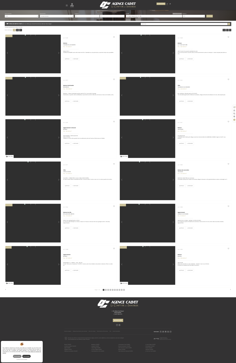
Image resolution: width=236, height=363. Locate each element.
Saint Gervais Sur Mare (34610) (125, 347)
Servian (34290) (148, 347)
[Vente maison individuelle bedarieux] (33, 96)
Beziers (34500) (67, 344)
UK (170, 4)
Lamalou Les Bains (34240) (70, 346)
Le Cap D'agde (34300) (150, 344)
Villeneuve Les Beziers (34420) (70, 351)
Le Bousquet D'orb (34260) (124, 344)
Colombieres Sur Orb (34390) (97, 351)
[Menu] (66, 5)
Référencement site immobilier (165, 339)
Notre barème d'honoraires (102, 331)
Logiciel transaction (163, 337)
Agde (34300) (67, 347)
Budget (76, 13)
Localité (127, 13)
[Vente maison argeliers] (147, 138)
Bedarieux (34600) (95, 344)
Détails (68, 58)
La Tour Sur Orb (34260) (150, 351)
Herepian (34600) (95, 346)
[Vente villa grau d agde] (33, 181)
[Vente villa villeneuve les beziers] (147, 96)
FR (167, 4)
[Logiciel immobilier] (156, 338)
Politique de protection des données (80, 331)
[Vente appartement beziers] (33, 265)
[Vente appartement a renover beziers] (33, 138)
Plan (110, 331)
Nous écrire (162, 3)
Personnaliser (17, 356)
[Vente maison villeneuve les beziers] (33, 54)
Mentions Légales (67, 331)
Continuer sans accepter (22, 359)
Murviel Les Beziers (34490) (124, 346)
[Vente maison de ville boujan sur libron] (33, 223)
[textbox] (153, 16)
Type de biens (43, 13)
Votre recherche (8, 13)
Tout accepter (26, 356)
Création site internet (164, 338)
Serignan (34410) (68, 349)
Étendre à (184, 13)
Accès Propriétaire (116, 331)
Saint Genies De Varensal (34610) (125, 351)
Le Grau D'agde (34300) (96, 349)
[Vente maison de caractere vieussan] (147, 181)
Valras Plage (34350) (95, 347)
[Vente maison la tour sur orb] (147, 54)
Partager (76, 58)
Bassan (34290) (121, 349)
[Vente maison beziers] (147, 265)
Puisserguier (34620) (150, 346)
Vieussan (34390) (149, 349)
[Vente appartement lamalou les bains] (147, 223)
